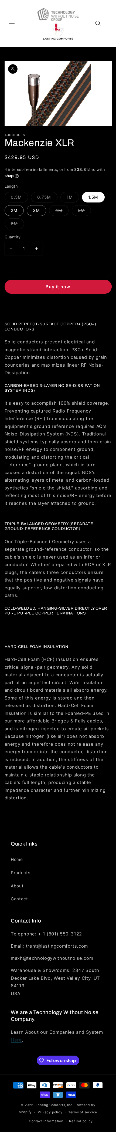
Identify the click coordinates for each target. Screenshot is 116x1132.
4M (62, 212)
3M (36, 210)
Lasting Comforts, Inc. (54, 1105)
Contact (19, 898)
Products (20, 872)
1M (73, 198)
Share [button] (16, 307)
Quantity (13, 237)
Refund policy (81, 1121)
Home (17, 859)
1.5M (93, 197)
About (17, 885)
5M (84, 212)
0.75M (47, 198)
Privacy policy (50, 1112)
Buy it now (58, 286)
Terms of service (82, 1112)
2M (14, 210)
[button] (11, 23)
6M (17, 225)
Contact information (46, 1121)
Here (16, 1040)
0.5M (19, 198)
